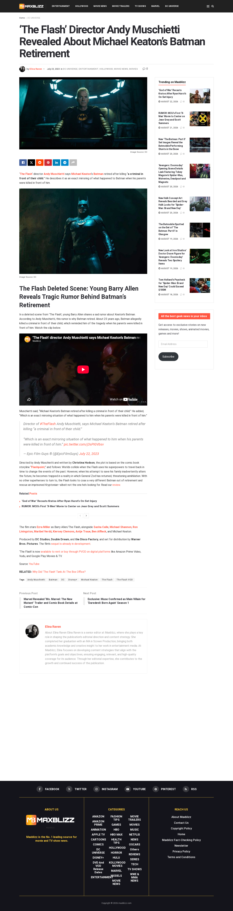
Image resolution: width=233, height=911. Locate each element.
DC (62, 580)
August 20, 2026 (169, 154)
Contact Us (181, 822)
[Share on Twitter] (31, 162)
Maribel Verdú (43, 531)
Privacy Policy (181, 851)
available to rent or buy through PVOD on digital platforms (75, 551)
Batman (98, 174)
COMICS (98, 844)
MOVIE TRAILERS (120, 6)
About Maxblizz (181, 817)
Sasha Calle (100, 527)
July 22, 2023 (89, 454)
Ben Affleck (99, 531)
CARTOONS (98, 839)
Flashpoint (38, 467)
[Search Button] (213, 6)
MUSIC (134, 829)
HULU (116, 857)
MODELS (116, 875)
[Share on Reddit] (39, 162)
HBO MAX (116, 834)
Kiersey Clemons (63, 531)
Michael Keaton (81, 174)
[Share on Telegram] (65, 162)
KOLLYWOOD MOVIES (117, 864)
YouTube (34, 564)
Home (22, 18)
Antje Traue (83, 531)
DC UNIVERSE (172, 6)
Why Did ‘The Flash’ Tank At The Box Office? (59, 571)
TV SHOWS (140, 6)
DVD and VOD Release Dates (98, 867)
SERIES (134, 859)
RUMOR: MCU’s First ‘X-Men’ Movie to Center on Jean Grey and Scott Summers (70, 506)
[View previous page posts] (80, 515)
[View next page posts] (86, 515)
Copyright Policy (181, 828)
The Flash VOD (124, 580)
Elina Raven (36, 69)
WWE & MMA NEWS (134, 877)
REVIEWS (134, 854)
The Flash (26, 174)
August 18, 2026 (169, 294)
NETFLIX (134, 834)
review (116, 484)
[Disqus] (83, 725)
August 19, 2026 (169, 239)
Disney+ (72, 580)
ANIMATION (98, 829)
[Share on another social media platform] (73, 162)
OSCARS (134, 844)
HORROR (116, 852)
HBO (116, 829)
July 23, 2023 (53, 69)
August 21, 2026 (169, 128)
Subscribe (168, 356)
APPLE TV (98, 834)
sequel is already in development (70, 543)
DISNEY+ (98, 857)
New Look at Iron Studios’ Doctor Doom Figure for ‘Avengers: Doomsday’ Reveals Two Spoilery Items (172, 257)
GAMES (116, 824)
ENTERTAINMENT (61, 6)
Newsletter (181, 845)
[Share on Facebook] (23, 162)
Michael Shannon (121, 527)
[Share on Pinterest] (48, 162)
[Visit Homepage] (31, 6)
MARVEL (155, 6)
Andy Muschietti (36, 580)
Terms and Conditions (181, 857)
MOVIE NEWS (100, 6)
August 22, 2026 (169, 101)
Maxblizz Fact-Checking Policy (181, 840)
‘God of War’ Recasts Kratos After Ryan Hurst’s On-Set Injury (59, 501)
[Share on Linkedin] (56, 162)
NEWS (134, 839)
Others (134, 849)
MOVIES (133, 69)
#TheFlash (48, 424)
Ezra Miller (43, 527)
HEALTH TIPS (116, 841)
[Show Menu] (208, 6)
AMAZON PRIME (98, 823)
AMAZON (98, 816)
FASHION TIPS (116, 818)
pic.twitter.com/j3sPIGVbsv (84, 444)
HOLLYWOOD (81, 6)
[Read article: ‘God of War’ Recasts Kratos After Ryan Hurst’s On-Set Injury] (200, 96)
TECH (134, 864)
